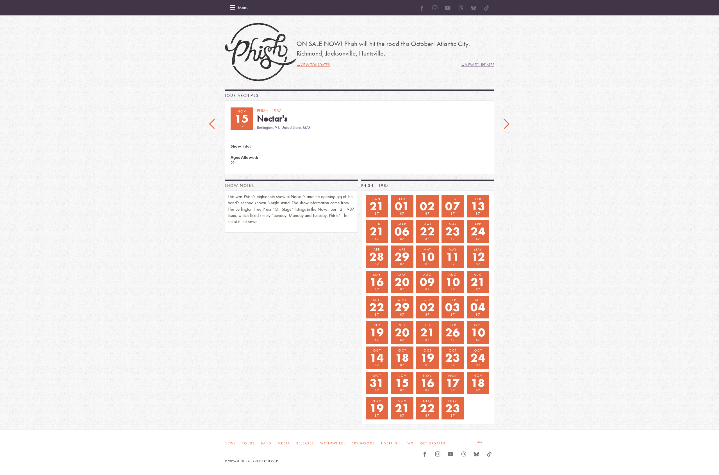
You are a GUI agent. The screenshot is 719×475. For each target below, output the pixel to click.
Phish (261, 52)
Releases (305, 443)
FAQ (410, 443)
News (230, 443)
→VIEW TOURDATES (313, 65)
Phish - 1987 (375, 185)
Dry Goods (363, 443)
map (307, 127)
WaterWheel (332, 443)
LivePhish (390, 443)
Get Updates (432, 443)
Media (284, 443)
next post (506, 124)
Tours (248, 443)
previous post (213, 124)
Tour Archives (242, 95)
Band (266, 443)
